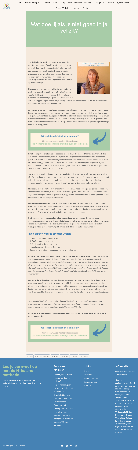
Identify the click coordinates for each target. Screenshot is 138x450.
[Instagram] (67, 446)
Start (19, 3)
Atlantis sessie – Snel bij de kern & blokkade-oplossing (68, 3)
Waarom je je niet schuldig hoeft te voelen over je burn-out (63, 408)
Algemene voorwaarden (125, 371)
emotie (30, 356)
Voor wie (88, 375)
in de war (55, 356)
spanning (74, 356)
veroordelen (84, 356)
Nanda (76, 8)
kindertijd (64, 356)
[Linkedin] (76, 446)
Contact (86, 8)
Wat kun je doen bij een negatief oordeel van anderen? (63, 377)
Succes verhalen (63, 8)
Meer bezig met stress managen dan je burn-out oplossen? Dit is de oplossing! (64, 420)
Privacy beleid (121, 375)
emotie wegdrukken (42, 356)
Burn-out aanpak (91, 378)
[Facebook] (62, 446)
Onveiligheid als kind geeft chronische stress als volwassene (63, 398)
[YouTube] (71, 446)
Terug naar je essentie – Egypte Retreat (112, 3)
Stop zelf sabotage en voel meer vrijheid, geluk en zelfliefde (63, 388)
